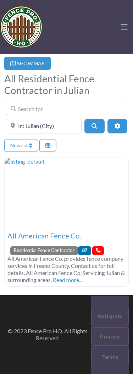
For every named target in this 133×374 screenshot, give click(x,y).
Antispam (110, 316)
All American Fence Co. (44, 235)
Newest (19, 145)
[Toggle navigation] (124, 27)
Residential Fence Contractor (44, 250)
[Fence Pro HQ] (21, 26)
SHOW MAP (30, 63)
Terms (110, 356)
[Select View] (47, 145)
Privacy (110, 336)
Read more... (67, 279)
